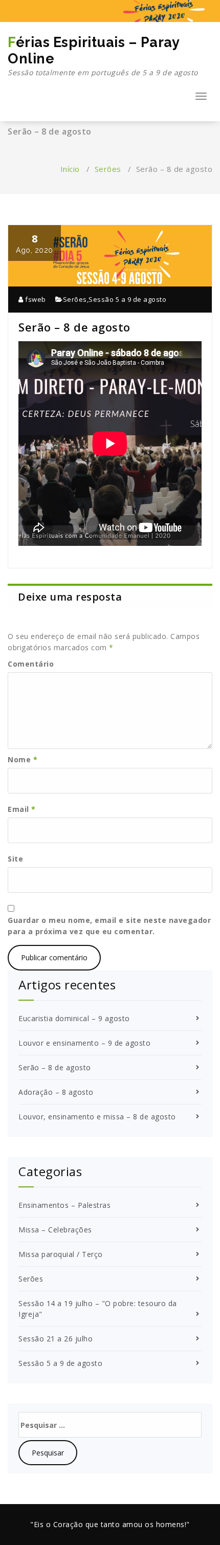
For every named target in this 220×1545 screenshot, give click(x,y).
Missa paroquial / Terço (60, 1254)
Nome (22, 759)
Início (70, 169)
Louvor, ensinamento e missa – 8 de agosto (97, 1116)
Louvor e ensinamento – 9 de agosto (84, 1043)
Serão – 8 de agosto (54, 1067)
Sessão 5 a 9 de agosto (127, 299)
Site (15, 859)
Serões (108, 169)
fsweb (35, 299)
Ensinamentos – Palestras (64, 1205)
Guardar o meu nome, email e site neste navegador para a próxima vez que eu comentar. (109, 925)
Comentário (31, 664)
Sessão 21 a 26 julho (55, 1338)
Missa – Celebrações (55, 1229)
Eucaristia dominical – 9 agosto (74, 1018)
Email (22, 809)
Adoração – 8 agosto (56, 1092)
